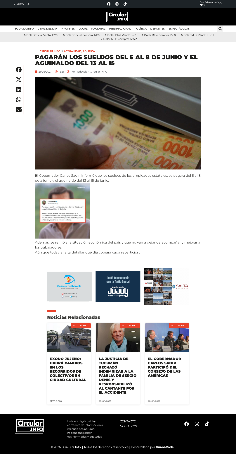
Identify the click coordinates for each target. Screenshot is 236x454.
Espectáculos (179, 28)
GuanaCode (165, 447)
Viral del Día (47, 28)
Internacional (120, 28)
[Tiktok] (125, 4)
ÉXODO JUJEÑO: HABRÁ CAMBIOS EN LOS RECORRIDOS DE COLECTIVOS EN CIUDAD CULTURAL (68, 369)
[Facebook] (108, 4)
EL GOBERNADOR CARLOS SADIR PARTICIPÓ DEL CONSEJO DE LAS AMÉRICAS (164, 367)
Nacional (98, 28)
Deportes (157, 28)
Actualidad (72, 51)
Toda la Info (24, 28)
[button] (220, 29)
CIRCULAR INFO (50, 51)
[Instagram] (117, 4)
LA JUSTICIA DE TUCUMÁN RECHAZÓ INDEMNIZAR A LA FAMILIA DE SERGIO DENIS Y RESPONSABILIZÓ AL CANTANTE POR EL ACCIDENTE (117, 376)
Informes (68, 28)
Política (140, 28)
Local (83, 28)
